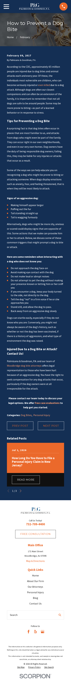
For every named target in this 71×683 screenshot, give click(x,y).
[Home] (34, 6)
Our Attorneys (35, 586)
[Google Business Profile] (42, 632)
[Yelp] (35, 632)
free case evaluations (47, 403)
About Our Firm (35, 581)
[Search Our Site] (60, 615)
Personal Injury (41, 415)
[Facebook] (28, 632)
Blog (35, 598)
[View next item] (20, 490)
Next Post (51, 425)
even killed (44, 85)
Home (35, 575)
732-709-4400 (35, 524)
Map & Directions (35, 561)
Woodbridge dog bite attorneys (24, 365)
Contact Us (35, 603)
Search (14, 615)
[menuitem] (21, 667)
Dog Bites (26, 415)
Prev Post (20, 425)
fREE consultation (35, 534)
